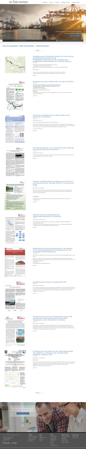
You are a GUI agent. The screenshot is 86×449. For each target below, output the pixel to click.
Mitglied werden (53, 437)
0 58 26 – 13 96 (10, 443)
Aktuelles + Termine (66, 2)
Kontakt (18, 434)
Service (51, 2)
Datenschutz (13, 434)
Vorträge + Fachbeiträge (32, 437)
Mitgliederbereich (53, 439)
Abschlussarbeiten (23, 40)
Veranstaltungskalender (65, 436)
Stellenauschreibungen (65, 442)
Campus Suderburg (53, 445)
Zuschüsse (41, 439)
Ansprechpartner (75, 436)
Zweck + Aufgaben (53, 436)
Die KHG (57, 2)
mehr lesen (35, 75)
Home (13, 40)
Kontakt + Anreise (76, 2)
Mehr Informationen (75, 35)
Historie (51, 442)
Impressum (8, 434)
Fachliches (45, 2)
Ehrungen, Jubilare (64, 440)
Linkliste (40, 440)
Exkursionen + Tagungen (32, 436)
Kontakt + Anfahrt (75, 437)
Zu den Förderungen (22, 413)
